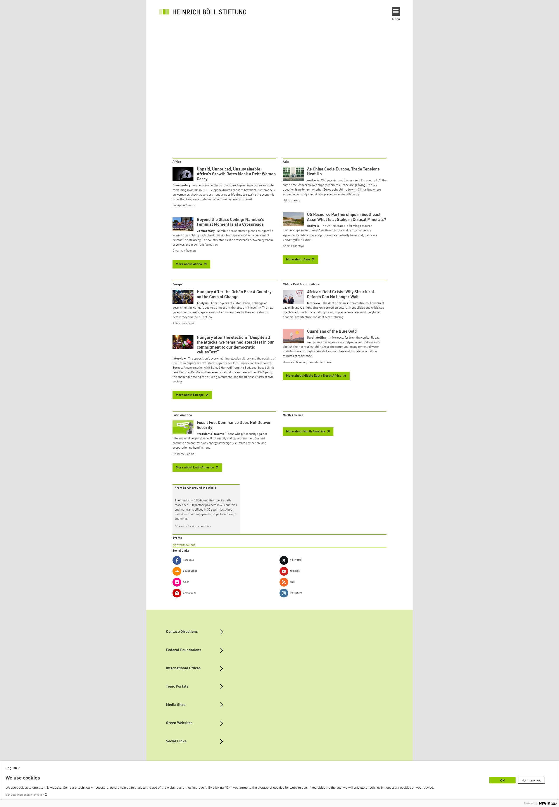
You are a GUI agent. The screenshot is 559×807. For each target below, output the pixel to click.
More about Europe (190, 395)
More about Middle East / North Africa (314, 376)
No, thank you (531, 780)
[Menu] (396, 11)
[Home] (203, 11)
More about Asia (298, 259)
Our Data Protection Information (24, 794)
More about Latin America (195, 467)
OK (502, 780)
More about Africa (189, 264)
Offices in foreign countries (193, 526)
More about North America (306, 431)
